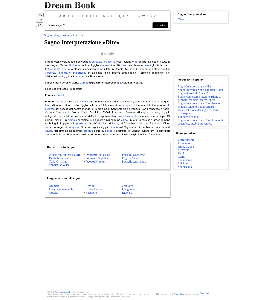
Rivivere (127, 192)
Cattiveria (127, 185)
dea (64, 134)
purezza (96, 61)
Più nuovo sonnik (188, 116)
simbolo (104, 65)
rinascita (63, 72)
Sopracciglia (185, 166)
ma (92, 119)
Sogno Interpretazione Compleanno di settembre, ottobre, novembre (200, 122)
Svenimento (185, 160)
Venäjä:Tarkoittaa (59, 164)
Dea (123, 65)
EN (40, 24)
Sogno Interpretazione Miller (195, 86)
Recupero (91, 192)
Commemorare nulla (61, 189)
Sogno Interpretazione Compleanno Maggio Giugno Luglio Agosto (199, 105)
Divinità (60, 95)
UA (40, 14)
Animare (54, 185)
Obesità (53, 192)
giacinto (88, 130)
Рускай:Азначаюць (134, 161)
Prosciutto (184, 143)
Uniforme (74, 65)
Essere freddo (93, 189)
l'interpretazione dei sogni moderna (198, 110)
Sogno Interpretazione (57, 35)
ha (68, 68)
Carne (181, 156)
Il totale (107, 54)
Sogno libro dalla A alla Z (193, 93)
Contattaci (204, 293)
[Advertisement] (201, 49)
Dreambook (65, 292)
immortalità (79, 72)
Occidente (54, 68)
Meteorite (183, 149)
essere (111, 130)
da (123, 105)
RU (40, 19)
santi (121, 101)
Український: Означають (64, 154)
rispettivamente (128, 116)
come (100, 68)
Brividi (89, 185)
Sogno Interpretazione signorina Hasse (200, 89)
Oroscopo (184, 19)
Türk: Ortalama (58, 161)
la (90, 61)
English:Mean (130, 158)
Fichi (181, 153)
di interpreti (184, 113)
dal (100, 123)
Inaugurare (128, 189)
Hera (115, 123)
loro (157, 101)
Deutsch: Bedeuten (60, 158)
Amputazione (186, 146)
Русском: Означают (97, 154)
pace (109, 61)
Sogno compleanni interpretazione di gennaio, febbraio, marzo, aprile (199, 98)
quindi (147, 65)
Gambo (84, 82)
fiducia (114, 127)
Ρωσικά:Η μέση (95, 161)
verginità (50, 72)
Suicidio (183, 163)
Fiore (48, 105)
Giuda (48, 130)
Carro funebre (186, 139)
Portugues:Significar (97, 158)
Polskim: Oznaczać (133, 154)
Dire (81, 35)
